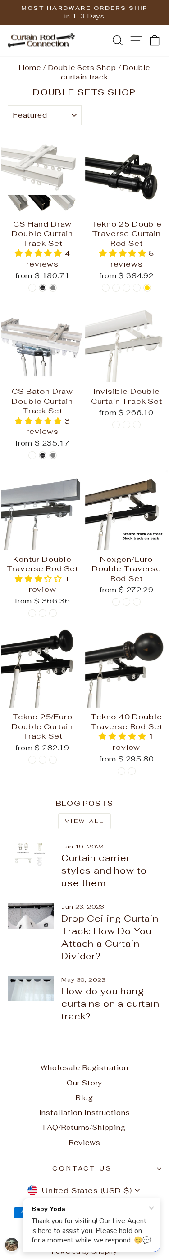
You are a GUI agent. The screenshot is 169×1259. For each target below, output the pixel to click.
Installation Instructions (84, 1112)
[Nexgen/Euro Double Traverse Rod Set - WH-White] (136, 602)
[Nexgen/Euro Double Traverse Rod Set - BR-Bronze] (116, 602)
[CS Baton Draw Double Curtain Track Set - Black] (42, 455)
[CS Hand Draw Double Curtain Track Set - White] (32, 287)
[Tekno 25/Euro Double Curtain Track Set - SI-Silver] (42, 759)
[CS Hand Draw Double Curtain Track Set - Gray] (53, 287)
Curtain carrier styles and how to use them (103, 870)
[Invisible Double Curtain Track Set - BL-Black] (116, 424)
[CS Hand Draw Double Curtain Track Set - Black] (42, 287)
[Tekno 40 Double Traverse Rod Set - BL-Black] (131, 771)
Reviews (84, 1142)
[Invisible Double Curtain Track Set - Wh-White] (126, 424)
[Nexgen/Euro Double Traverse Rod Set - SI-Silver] (126, 602)
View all (85, 821)
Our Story (84, 1083)
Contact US (82, 1168)
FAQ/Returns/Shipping (84, 1127)
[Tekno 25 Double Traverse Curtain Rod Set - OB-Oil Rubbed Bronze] (126, 287)
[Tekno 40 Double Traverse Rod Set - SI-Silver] (121, 771)
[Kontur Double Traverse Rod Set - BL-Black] (32, 613)
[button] (39, 253)
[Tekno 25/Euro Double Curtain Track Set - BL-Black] (32, 759)
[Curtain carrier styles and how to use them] (31, 856)
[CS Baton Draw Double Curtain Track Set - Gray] (53, 455)
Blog (84, 1097)
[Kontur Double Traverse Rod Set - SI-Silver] (53, 613)
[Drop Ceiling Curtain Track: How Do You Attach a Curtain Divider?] (31, 916)
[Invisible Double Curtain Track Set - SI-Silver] (136, 424)
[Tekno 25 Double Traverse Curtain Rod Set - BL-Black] (105, 287)
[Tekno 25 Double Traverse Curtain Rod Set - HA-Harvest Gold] (147, 287)
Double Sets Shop (82, 67)
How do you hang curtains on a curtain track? (110, 1003)
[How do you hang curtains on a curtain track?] (31, 989)
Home (30, 67)
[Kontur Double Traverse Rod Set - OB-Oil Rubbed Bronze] (42, 613)
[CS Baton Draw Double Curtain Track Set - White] (32, 455)
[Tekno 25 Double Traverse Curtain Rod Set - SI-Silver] (116, 287)
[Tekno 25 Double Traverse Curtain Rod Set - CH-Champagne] (136, 287)
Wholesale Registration (84, 1067)
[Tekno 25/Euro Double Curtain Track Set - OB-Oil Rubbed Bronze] (53, 759)
